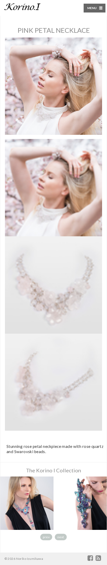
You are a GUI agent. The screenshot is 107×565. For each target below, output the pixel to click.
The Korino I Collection (53, 470)
